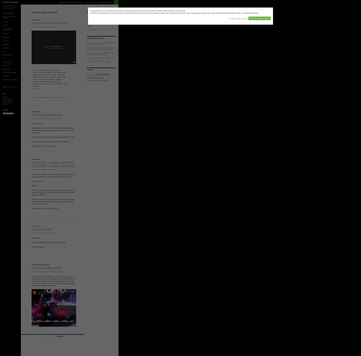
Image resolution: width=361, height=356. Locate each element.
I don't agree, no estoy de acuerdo (238, 18)
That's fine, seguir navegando (259, 18)
